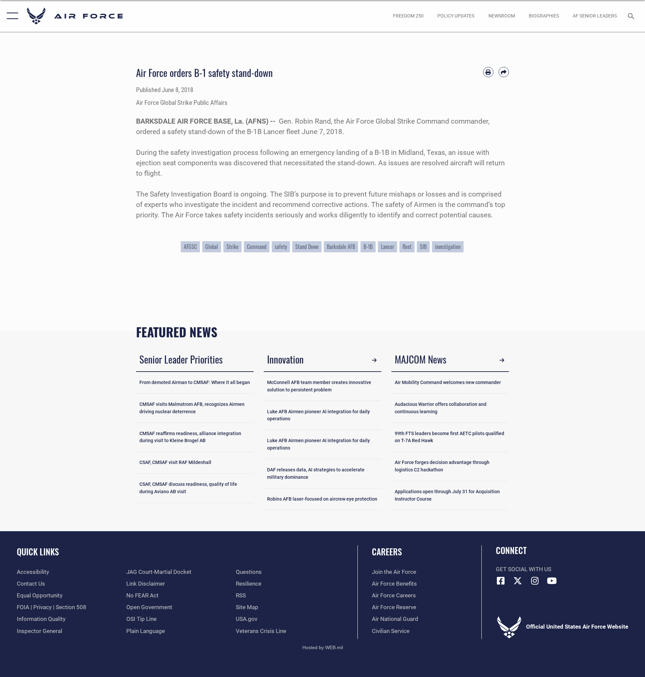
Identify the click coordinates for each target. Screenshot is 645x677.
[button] (11, 16)
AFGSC (190, 246)
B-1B (368, 246)
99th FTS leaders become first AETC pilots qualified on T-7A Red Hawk (449, 437)
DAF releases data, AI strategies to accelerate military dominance (315, 473)
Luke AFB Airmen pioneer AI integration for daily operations (318, 415)
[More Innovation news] (374, 360)
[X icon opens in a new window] (518, 581)
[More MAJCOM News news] (502, 360)
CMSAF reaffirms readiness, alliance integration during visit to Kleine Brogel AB (190, 437)
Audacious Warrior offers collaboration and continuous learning (440, 408)
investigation (448, 246)
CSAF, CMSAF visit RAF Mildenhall (175, 462)
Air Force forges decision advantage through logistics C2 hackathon (442, 466)
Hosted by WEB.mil (322, 647)
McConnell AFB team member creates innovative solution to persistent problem (319, 386)
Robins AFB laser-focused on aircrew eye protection (322, 499)
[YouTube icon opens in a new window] (552, 581)
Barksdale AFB (341, 246)
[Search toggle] (632, 16)
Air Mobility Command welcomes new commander (448, 382)
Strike (232, 246)
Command (256, 246)
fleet (407, 246)
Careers (387, 551)
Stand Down (306, 246)
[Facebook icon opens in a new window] (501, 581)
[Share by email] (504, 72)
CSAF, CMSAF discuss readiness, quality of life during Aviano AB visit (188, 488)
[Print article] (488, 72)
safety (281, 246)
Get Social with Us (523, 569)
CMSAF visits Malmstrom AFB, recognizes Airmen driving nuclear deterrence (192, 408)
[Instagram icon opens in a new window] (535, 581)
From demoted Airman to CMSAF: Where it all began (194, 382)
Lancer (387, 246)
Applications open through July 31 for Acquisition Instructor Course (447, 495)
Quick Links (38, 551)
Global (211, 246)
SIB (423, 246)
